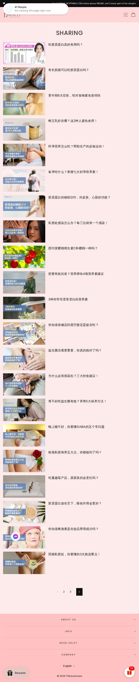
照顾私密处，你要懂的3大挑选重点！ (74, 554)
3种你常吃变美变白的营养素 (68, 299)
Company (69, 654)
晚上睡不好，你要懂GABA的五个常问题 (76, 427)
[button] (15, 537)
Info (68, 631)
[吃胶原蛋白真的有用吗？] (24, 53)
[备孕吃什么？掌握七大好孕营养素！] (24, 180)
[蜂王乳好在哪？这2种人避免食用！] (24, 129)
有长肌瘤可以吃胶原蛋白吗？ (68, 70)
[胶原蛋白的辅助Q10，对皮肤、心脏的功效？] (24, 206)
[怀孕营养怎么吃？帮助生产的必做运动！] (24, 155)
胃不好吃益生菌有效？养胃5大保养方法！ (77, 401)
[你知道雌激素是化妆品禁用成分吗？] (24, 537)
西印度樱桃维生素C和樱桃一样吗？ (73, 248)
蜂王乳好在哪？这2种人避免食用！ (72, 121)
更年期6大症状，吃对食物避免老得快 (74, 95)
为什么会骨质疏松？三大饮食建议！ (73, 376)
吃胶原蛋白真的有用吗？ (65, 44)
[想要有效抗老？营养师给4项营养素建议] (24, 282)
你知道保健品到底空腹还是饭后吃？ (73, 325)
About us (68, 619)
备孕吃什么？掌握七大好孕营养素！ (73, 172)
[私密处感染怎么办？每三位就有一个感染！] (24, 231)
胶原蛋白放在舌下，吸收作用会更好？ (75, 503)
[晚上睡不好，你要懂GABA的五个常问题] (24, 435)
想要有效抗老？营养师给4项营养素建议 (76, 274)
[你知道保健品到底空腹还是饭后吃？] (24, 333)
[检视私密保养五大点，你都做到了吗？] (24, 461)
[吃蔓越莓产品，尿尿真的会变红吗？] (24, 486)
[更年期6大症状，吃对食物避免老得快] (24, 104)
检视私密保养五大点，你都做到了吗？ (75, 452)
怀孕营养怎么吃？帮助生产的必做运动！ (76, 146)
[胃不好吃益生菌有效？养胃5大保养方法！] (24, 410)
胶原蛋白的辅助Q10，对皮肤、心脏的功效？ (79, 197)
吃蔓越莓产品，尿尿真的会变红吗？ (73, 478)
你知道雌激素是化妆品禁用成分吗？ (73, 529)
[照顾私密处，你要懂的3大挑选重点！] (24, 563)
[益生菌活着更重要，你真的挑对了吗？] (24, 359)
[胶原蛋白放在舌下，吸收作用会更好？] (24, 512)
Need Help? (69, 643)
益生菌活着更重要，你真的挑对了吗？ (75, 350)
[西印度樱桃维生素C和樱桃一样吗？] (24, 257)
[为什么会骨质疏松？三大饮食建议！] (24, 384)
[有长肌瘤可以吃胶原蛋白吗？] (24, 78)
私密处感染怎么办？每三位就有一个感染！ (78, 223)
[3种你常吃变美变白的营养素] (24, 308)
